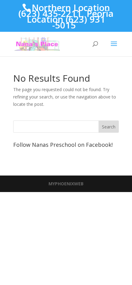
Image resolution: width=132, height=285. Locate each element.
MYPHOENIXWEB (66, 184)
